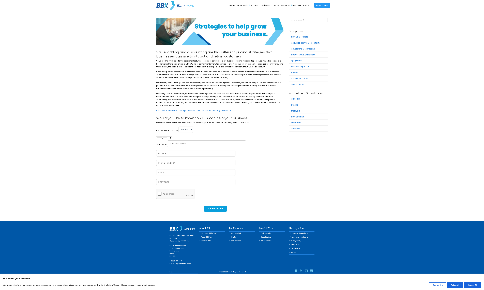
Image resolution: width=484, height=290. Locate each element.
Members (297, 5)
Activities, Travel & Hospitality (305, 42)
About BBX (255, 5)
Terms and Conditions (299, 237)
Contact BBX (206, 241)
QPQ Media (296, 60)
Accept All (472, 285)
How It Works (242, 5)
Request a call (322, 5)
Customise (438, 285)
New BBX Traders (299, 36)
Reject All (455, 285)
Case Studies (266, 237)
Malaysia (295, 110)
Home (232, 5)
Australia (295, 98)
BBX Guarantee (266, 241)
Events (276, 5)
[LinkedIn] (311, 270)
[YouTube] (306, 270)
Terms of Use (295, 245)
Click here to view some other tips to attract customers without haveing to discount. (193, 110)
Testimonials (297, 84)
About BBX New (206, 237)
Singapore (296, 122)
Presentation (295, 252)
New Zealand (297, 116)
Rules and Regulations (299, 233)
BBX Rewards (236, 241)
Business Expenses (300, 66)
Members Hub (236, 233)
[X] (301, 270)
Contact (307, 5)
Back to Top (174, 272)
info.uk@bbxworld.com (181, 263)
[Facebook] (295, 270)
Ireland (294, 72)
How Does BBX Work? (209, 233)
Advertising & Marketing (303, 48)
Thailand (295, 128)
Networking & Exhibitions (303, 54)
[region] (242, 282)
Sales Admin (295, 248)
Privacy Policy (296, 241)
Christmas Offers (299, 78)
